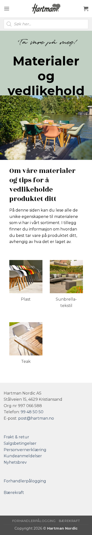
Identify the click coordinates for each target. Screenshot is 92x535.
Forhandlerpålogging (25, 481)
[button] (7, 8)
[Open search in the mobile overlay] (46, 24)
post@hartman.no (36, 418)
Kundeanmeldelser (23, 456)
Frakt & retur (16, 437)
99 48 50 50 (32, 412)
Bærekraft (14, 492)
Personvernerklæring (25, 449)
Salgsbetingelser (20, 443)
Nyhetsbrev (15, 462)
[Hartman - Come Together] (46, 8)
